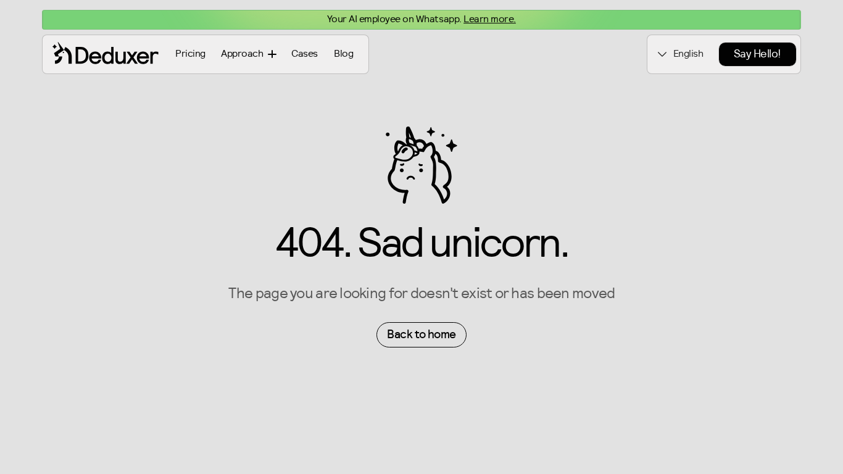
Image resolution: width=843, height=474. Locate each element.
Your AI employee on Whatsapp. (421, 19)
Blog (343, 54)
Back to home (421, 335)
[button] (248, 54)
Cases (304, 54)
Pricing (190, 54)
